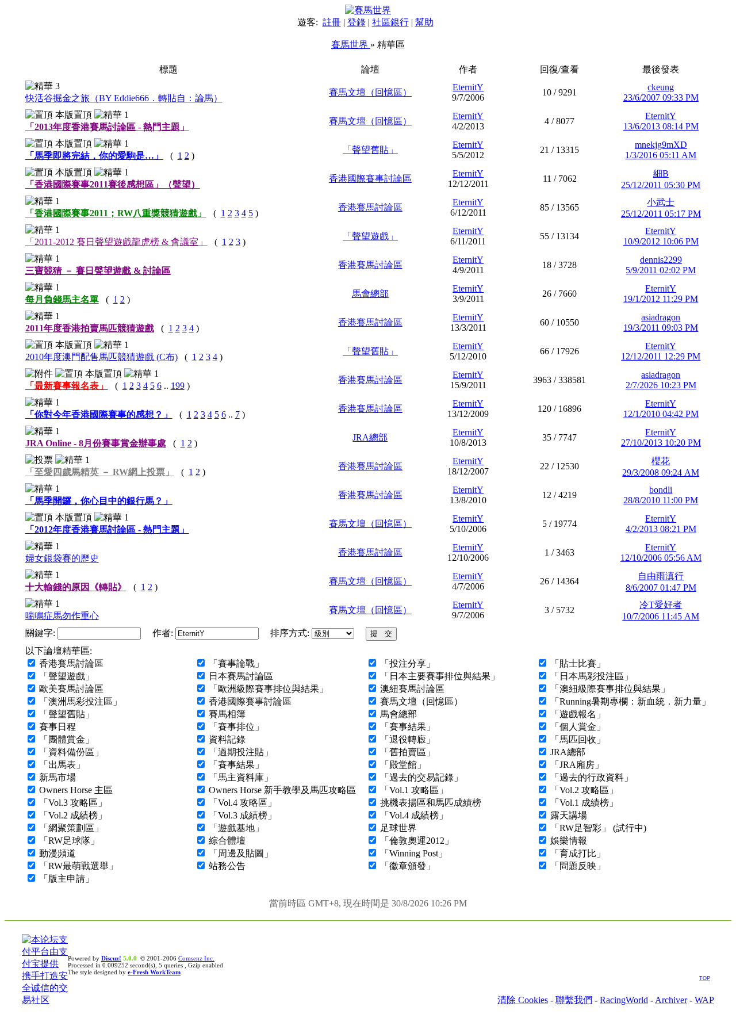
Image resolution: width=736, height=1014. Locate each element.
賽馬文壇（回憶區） (370, 92)
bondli (660, 490)
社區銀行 (390, 22)
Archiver (671, 1000)
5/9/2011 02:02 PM (661, 270)
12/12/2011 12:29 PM (660, 356)
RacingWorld (624, 1000)
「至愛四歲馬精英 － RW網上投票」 (99, 472)
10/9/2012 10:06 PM (661, 241)
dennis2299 (661, 260)
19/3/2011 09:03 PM (660, 327)
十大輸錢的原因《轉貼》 (75, 587)
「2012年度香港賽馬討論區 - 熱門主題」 (107, 529)
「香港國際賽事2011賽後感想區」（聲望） (112, 184)
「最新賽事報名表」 (66, 386)
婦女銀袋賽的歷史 (62, 558)
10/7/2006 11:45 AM (660, 616)
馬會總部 (370, 294)
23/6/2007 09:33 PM (661, 97)
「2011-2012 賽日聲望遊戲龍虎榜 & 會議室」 (116, 242)
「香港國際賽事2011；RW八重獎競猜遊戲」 (115, 213)
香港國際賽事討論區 (370, 178)
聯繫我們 (573, 1000)
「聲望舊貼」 (370, 150)
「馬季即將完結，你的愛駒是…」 (94, 155)
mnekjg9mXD (661, 145)
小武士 (660, 202)
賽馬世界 (350, 44)
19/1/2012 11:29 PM (660, 299)
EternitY (468, 87)
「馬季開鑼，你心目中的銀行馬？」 (98, 501)
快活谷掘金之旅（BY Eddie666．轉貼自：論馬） (124, 98)
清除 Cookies (522, 1000)
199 (178, 386)
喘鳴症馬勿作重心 (62, 616)
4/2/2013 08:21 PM (661, 529)
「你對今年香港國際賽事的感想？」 (98, 414)
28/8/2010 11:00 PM (660, 500)
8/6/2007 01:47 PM (661, 587)
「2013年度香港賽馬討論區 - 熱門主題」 (107, 127)
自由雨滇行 (661, 576)
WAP (704, 1000)
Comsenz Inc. (196, 958)
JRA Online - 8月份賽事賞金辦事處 (95, 443)
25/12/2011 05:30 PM (660, 185)
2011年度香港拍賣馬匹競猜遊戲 (89, 328)
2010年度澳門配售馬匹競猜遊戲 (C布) (101, 357)
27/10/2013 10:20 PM (661, 442)
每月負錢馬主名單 (62, 299)
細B (661, 173)
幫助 (424, 22)
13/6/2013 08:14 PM (661, 126)
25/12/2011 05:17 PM (661, 214)
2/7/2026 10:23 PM (661, 385)
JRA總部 (370, 437)
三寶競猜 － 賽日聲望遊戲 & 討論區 (98, 270)
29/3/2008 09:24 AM (660, 472)
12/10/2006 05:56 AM (661, 558)
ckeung (660, 87)
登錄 (356, 22)
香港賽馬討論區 (370, 207)
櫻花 (660, 461)
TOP (704, 978)
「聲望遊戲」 (370, 236)
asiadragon (660, 317)
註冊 (332, 22)
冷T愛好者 (660, 605)
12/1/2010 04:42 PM (661, 414)
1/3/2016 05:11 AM (660, 155)
